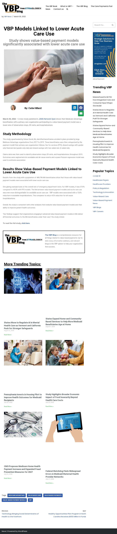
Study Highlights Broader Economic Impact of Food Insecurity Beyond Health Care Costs (62, 397)
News (48, 9)
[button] (72, 6)
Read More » (8, 335)
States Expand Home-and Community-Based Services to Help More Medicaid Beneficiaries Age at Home (64, 321)
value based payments (52, 495)
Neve (4, 531)
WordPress (22, 531)
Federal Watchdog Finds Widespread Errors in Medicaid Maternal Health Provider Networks (63, 474)
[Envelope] (81, 113)
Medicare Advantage (17, 495)
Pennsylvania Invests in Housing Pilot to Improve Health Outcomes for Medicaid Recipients (23, 397)
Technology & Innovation (103, 192)
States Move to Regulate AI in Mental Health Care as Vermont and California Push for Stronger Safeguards (22, 325)
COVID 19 (96, 176)
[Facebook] (81, 108)
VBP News (8, 17)
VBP (30, 500)
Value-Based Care (101, 196)
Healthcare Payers (101, 180)
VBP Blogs (97, 207)
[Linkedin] (74, 108)
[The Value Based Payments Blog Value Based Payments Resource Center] (22, 7)
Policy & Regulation (101, 188)
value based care (34, 495)
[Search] (112, 25)
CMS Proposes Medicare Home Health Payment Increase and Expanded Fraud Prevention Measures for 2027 (22, 469)
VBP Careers (98, 211)
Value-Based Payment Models (14, 500)
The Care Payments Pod (101, 6)
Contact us (58, 9)
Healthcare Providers (102, 184)
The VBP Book (51, 6)
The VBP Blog (82, 6)
